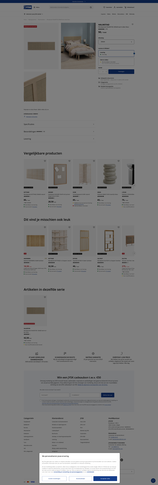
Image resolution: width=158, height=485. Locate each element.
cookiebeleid (90, 472)
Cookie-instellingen (54, 478)
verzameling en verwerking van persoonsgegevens (68, 472)
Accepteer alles (105, 478)
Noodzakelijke (80, 478)
